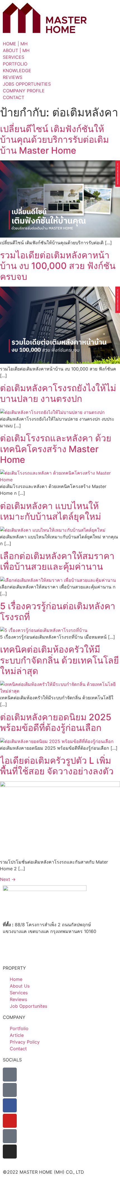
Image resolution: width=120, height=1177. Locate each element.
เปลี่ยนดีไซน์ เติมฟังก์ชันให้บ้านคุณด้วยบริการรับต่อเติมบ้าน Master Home (54, 139)
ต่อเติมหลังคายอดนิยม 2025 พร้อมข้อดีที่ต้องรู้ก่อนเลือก (55, 722)
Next (8, 879)
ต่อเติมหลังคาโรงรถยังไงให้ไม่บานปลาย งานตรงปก (58, 393)
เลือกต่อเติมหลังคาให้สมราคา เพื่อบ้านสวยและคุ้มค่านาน (57, 561)
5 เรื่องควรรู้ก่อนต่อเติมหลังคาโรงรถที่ (57, 611)
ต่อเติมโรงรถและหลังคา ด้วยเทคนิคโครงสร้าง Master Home (55, 449)
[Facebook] (10, 1105)
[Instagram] (10, 1152)
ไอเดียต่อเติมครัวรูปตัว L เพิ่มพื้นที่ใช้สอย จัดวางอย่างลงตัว (57, 766)
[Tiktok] (10, 1136)
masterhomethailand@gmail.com (51, 953)
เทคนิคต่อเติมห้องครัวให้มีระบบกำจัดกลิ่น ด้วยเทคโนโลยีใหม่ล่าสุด (59, 660)
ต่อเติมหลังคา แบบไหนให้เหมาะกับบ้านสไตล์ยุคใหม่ (50, 511)
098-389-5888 (32, 942)
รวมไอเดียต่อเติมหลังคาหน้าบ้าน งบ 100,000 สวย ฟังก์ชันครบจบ (58, 266)
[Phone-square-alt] (10, 1075)
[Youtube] (10, 1121)
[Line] (10, 1090)
